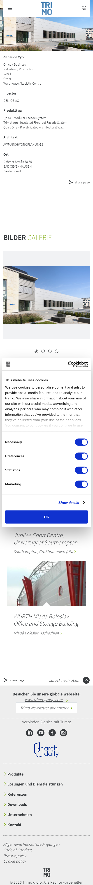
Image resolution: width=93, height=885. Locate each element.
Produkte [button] (15, 774)
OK (46, 517)
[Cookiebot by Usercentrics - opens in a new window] (68, 364)
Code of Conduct (17, 849)
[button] (40, 199)
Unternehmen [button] (19, 814)
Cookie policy (14, 861)
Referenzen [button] (17, 794)
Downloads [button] (17, 804)
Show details (68, 502)
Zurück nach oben (64, 680)
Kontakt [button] (14, 825)
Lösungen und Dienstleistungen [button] (35, 784)
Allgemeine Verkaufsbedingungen (31, 844)
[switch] (81, 456)
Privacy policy (14, 855)
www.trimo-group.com (44, 699)
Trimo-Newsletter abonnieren (45, 707)
